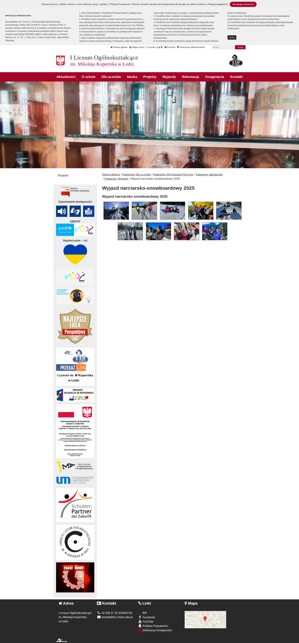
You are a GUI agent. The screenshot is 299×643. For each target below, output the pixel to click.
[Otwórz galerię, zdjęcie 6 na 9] (130, 231)
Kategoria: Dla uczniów (136, 174)
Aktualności (66, 77)
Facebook (148, 617)
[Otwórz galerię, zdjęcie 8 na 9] (186, 231)
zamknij (232, 37)
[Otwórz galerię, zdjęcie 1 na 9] (116, 210)
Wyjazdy (169, 77)
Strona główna (120, 47)
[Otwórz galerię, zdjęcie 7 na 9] (158, 231)
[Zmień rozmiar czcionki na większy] (159, 47)
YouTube (148, 621)
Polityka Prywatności (155, 625)
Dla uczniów (111, 77)
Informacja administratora (192, 47)
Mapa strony (138, 47)
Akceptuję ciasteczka (243, 4)
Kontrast (170, 47)
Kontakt (236, 77)
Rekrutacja (190, 77)
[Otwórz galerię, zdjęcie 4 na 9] (200, 210)
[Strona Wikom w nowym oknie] (61, 640)
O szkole (89, 77)
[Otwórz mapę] (205, 619)
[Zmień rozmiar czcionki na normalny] (157, 47)
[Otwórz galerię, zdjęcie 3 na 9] (172, 210)
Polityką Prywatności (120, 4)
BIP (144, 612)
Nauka (132, 77)
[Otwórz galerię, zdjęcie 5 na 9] (228, 210)
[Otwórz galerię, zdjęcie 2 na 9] (144, 210)
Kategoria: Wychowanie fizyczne (173, 174)
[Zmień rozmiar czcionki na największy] (161, 47)
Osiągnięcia (214, 77)
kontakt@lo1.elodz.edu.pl (117, 617)
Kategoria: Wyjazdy (116, 178)
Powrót (63, 175)
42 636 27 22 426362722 (116, 612)
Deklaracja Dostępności (157, 630)
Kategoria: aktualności (209, 174)
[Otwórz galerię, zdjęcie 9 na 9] (214, 231)
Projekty (149, 77)
